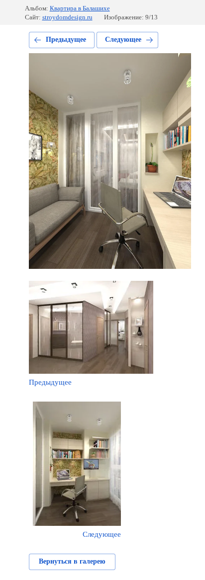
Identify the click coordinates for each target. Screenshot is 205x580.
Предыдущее (66, 39)
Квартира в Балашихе (80, 8)
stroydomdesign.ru (67, 17)
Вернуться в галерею (72, 561)
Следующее (123, 39)
